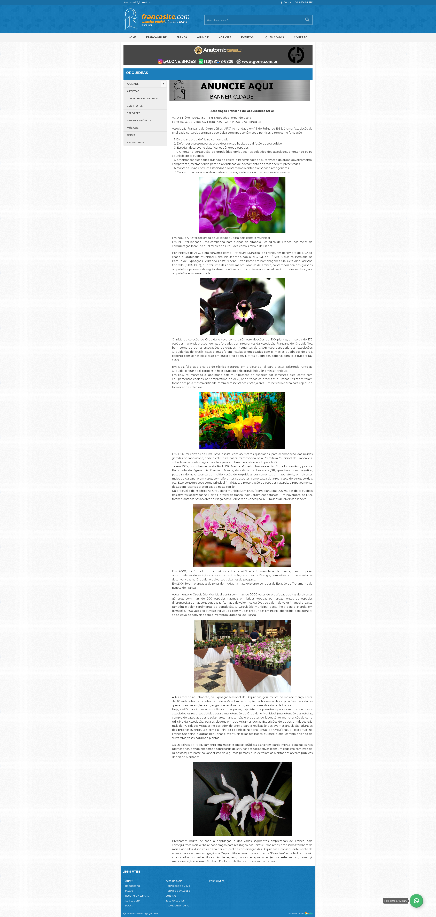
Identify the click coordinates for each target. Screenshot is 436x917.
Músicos (132, 127)
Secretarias (135, 142)
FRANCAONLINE (156, 37)
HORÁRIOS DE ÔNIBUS (178, 886)
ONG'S (131, 135)
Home (132, 37)
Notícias (225, 37)
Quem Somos (274, 37)
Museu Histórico (139, 120)
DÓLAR (129, 905)
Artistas (133, 91)
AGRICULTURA (132, 900)
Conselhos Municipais (142, 98)
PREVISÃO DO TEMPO (177, 905)
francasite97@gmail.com (138, 2)
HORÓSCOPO (132, 886)
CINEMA (129, 881)
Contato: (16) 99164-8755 (298, 2)
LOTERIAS (171, 896)
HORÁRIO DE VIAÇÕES (178, 891)
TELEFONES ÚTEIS (175, 900)
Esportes (133, 113)
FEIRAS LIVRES (216, 881)
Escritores (135, 105)
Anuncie (203, 37)
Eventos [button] (247, 37)
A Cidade (133, 83)
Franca (181, 37)
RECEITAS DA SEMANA (137, 896)
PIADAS (129, 891)
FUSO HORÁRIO (174, 881)
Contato (301, 37)
